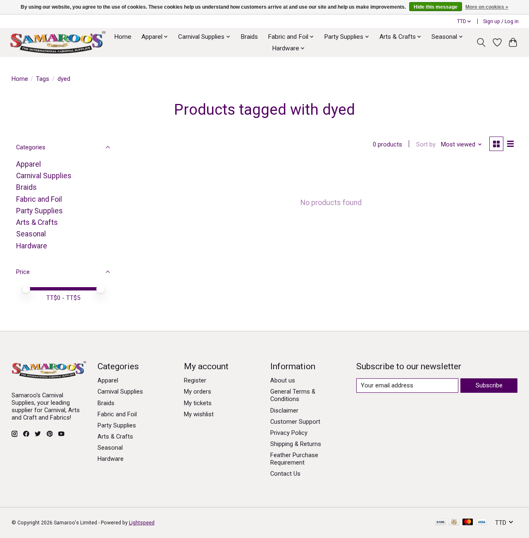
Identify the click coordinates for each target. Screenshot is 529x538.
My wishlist (199, 414)
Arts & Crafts (37, 222)
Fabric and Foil (39, 199)
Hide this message (436, 7)
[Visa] (481, 522)
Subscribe (489, 385)
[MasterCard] (467, 522)
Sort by (426, 144)
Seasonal (31, 234)
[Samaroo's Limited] (58, 42)
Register (195, 380)
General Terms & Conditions (292, 395)
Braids (249, 36)
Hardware (31, 246)
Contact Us (285, 473)
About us (282, 380)
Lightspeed (142, 523)
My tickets (198, 403)
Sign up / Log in (501, 21)
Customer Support (295, 421)
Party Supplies (39, 211)
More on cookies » (486, 7)
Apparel (28, 164)
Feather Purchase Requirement (294, 458)
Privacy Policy (288, 433)
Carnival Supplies (43, 176)
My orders (197, 391)
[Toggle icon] (481, 42)
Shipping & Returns (295, 444)
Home (122, 36)
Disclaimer (284, 410)
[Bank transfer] (440, 522)
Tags (42, 79)
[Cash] (454, 522)
